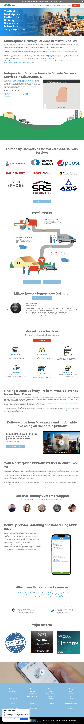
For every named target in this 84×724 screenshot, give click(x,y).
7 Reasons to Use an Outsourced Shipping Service (43, 591)
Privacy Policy (71, 711)
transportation (26, 62)
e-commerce (76, 60)
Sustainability (71, 708)
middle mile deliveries (45, 407)
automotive (56, 60)
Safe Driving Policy (32, 708)
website (78, 46)
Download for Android (52, 282)
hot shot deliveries (61, 407)
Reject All (16, 718)
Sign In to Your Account (32, 696)
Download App (13, 693)
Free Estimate (42, 201)
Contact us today (63, 410)
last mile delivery (15, 46)
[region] (16, 715)
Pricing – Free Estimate (51, 693)
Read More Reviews (15, 446)
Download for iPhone (32, 282)
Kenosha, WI (7, 93)
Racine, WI (6, 94)
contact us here (71, 485)
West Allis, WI (26, 94)
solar (44, 60)
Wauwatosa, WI (26, 93)
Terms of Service (13, 706)
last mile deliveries (35, 407)
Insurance (13, 703)
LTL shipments (53, 407)
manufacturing (15, 62)
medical (20, 62)
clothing (61, 60)
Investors (71, 706)
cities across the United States (41, 399)
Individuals (48, 5)
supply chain (9, 397)
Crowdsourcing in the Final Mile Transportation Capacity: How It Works (43, 597)
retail (41, 60)
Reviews (13, 701)
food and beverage (49, 60)
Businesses (40, 5)
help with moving (13, 80)
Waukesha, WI (7, 96)
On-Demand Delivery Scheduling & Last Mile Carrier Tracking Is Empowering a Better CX (43, 593)
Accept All (24, 718)
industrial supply (7, 62)
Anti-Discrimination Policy (71, 703)
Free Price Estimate (12, 691)
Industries (51, 698)
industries (33, 60)
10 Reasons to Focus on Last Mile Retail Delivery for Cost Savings (43, 595)
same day (52, 46)
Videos (71, 698)
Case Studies (52, 701)
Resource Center (32, 701)
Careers (71, 693)
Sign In (69, 5)
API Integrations (51, 696)
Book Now (60, 1)
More (63, 5)
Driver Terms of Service (32, 711)
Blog (71, 696)
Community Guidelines (32, 706)
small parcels (49, 56)
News (71, 701)
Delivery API (8, 47)
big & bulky (35, 403)
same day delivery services (10, 81)
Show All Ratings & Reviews (42, 298)
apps (74, 46)
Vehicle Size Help (13, 698)
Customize (8, 718)
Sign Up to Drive (32, 693)
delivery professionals (38, 51)
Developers (57, 5)
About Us (71, 691)
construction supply (68, 60)
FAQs (13, 696)
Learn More (42, 340)
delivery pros (24, 482)
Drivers (33, 5)
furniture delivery (21, 80)
